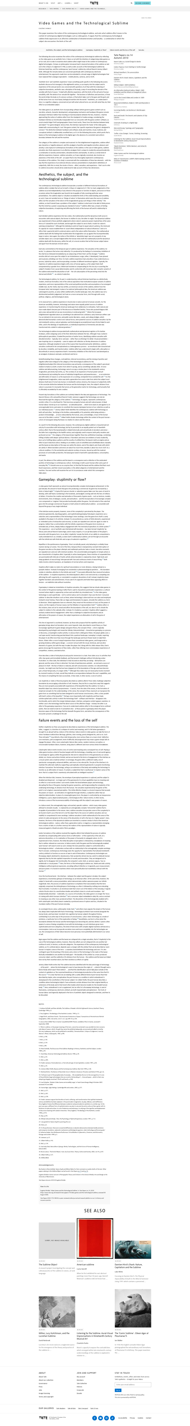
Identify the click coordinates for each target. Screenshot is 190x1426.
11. (40, 1054)
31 (45, 870)
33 (75, 908)
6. (39, 1036)
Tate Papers (54, 9)
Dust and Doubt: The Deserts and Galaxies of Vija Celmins (130, 116)
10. (40, 1049)
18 (48, 465)
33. (40, 1146)
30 (59, 863)
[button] (131, 3)
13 (104, 376)
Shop (76, 3)
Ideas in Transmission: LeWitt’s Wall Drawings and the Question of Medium (132, 160)
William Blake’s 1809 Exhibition (124, 85)
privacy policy (140, 1395)
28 (50, 736)
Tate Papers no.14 (69, 9)
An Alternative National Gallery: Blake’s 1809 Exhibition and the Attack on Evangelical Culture (130, 91)
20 (109, 526)
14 (71, 399)
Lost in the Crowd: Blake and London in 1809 (129, 98)
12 (71, 327)
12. (40, 1057)
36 (43, 987)
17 (51, 434)
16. (40, 1069)
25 (96, 604)
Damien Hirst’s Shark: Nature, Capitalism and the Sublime (130, 79)
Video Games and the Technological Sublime (129, 153)
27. (40, 1122)
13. (40, 1060)
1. (39, 1008)
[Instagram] (106, 1418)
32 (66, 896)
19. (40, 1082)
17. (40, 1072)
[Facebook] (94, 1418)
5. (39, 1027)
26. (40, 1119)
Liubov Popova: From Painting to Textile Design (130, 67)
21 (87, 539)
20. (40, 1087)
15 (54, 409)
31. (40, 1140)
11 (86, 311)
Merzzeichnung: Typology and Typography (128, 128)
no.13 (79, 1171)
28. (40, 1125)
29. (40, 1128)
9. (39, 1046)
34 (78, 918)
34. (40, 1152)
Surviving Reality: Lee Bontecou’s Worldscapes (129, 110)
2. (39, 1013)
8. (39, 1042)
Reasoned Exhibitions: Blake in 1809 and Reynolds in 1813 (132, 104)
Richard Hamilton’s (126, 72)
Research (42, 9)
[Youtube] (100, 1418)
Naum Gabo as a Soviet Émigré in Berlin (127, 62)
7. (39, 1040)
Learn (67, 3)
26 (69, 670)
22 (103, 559)
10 (52, 273)
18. (40, 1075)
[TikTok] (112, 1418)
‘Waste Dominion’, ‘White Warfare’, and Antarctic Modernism (130, 147)
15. (40, 1066)
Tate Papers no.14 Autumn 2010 (123, 56)
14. (40, 1063)
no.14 (86, 1171)
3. (39, 1016)
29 (93, 772)
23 (76, 571)
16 (60, 417)
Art (59, 3)
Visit (53, 3)
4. (39, 1022)
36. (40, 1158)
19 (53, 491)
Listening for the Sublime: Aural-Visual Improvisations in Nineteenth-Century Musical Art (132, 140)
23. (40, 1096)
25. (40, 1116)
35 (47, 974)
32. (40, 1143)
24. (40, 1099)
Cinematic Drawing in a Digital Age (125, 123)
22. (40, 1093)
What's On (43, 3)
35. (40, 1155)
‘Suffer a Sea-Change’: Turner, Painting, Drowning (130, 133)
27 (62, 695)
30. (40, 1137)
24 (93, 592)
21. (40, 1090)
